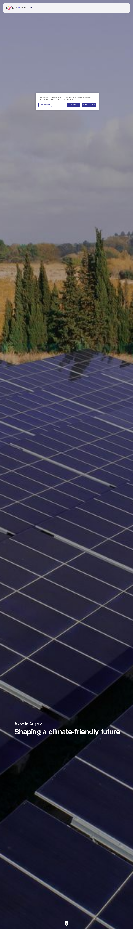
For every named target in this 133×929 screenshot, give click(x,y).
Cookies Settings (45, 104)
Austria (23, 7)
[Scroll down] (66, 923)
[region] (67, 101)
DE (29, 7)
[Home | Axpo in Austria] (12, 8)
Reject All (74, 104)
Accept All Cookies (89, 104)
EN (31, 7)
